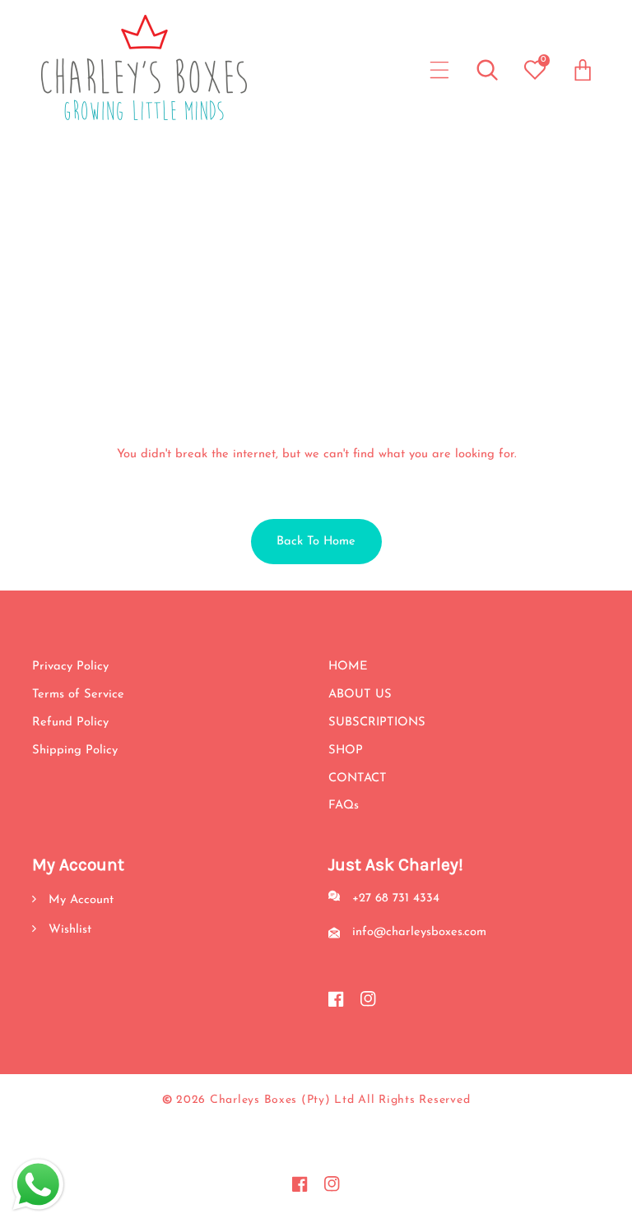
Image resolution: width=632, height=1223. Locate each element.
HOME (348, 666)
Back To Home (316, 541)
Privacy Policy (70, 666)
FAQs (343, 805)
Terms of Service (78, 694)
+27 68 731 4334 (395, 898)
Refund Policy (70, 722)
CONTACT (357, 778)
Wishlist (67, 930)
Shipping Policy (75, 750)
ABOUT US (360, 694)
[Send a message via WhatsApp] (38, 1185)
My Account (79, 900)
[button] (440, 69)
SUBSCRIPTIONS (376, 722)
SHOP (345, 750)
